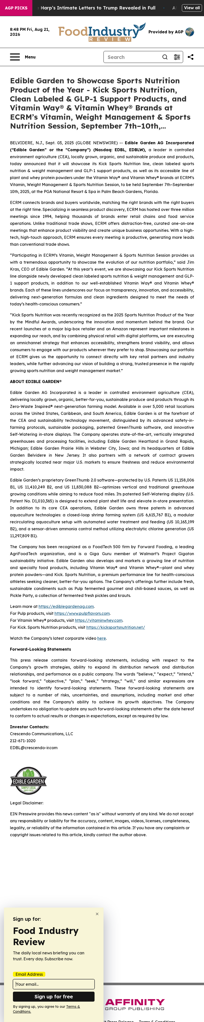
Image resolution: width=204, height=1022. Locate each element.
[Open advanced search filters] (177, 57)
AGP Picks (16, 7)
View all (192, 7)
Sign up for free (54, 996)
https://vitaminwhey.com (98, 620)
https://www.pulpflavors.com (82, 613)
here (101, 638)
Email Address (29, 974)
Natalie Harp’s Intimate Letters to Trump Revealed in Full (88, 8)
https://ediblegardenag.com (66, 606)
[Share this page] (190, 57)
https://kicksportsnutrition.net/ (115, 627)
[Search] (165, 57)
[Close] (97, 914)
